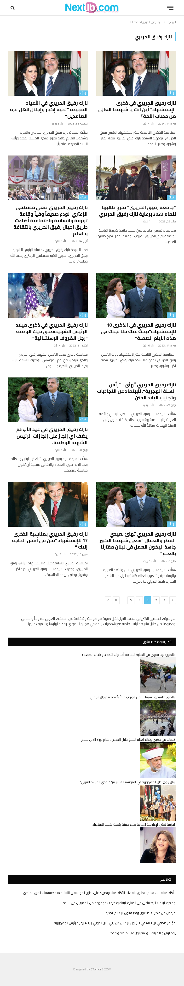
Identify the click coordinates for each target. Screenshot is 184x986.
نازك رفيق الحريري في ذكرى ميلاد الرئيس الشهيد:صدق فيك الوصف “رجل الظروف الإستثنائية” (52, 331)
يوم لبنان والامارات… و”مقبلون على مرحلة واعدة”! (142, 933)
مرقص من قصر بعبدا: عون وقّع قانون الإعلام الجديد (141, 913)
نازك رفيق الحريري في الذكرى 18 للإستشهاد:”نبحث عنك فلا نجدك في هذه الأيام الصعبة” (138, 331)
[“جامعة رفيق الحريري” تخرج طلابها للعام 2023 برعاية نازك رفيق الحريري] (136, 177)
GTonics (96, 969)
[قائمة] (170, 7)
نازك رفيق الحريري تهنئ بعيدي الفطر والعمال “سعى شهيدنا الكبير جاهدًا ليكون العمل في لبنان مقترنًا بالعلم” (137, 544)
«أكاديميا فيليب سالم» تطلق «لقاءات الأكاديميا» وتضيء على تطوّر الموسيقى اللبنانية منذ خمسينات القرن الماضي (99, 893)
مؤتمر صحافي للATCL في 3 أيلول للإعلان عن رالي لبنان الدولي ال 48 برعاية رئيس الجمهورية (115, 923)
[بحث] (13, 7)
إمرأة (171, 93)
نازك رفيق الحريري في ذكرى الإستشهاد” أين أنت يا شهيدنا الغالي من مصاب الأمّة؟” (137, 109)
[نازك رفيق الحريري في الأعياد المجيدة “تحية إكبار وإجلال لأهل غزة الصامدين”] (48, 73)
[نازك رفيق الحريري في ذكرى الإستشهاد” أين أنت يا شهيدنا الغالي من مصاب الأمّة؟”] (136, 73)
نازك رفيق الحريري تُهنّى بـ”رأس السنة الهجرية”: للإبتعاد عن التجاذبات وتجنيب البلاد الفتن (136, 391)
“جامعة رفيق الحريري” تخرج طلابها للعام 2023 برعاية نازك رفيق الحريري (137, 210)
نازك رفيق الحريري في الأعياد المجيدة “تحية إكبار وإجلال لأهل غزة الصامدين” (49, 109)
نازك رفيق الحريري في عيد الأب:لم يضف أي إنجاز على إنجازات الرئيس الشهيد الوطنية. (52, 436)
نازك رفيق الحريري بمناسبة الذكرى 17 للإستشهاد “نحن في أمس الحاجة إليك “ (50, 540)
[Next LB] (92, 8)
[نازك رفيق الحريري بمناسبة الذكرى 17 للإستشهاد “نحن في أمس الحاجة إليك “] (48, 504)
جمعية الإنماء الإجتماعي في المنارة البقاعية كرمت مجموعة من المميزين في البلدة (119, 903)
